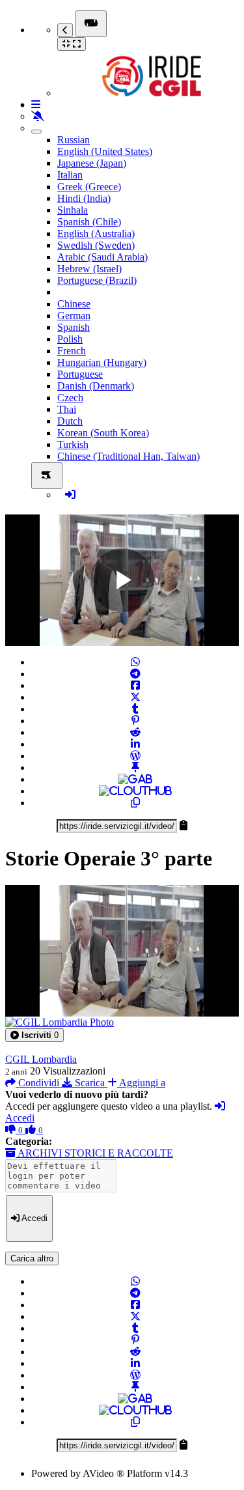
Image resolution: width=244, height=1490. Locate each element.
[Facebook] (135, 685)
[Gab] (135, 779)
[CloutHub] (135, 790)
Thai (66, 409)
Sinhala (72, 210)
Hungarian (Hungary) (101, 362)
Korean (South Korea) (103, 432)
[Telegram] (135, 673)
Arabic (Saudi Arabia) (102, 256)
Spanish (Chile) (89, 221)
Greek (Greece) (89, 186)
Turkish (72, 444)
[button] (34, 1035)
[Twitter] (135, 697)
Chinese (73, 303)
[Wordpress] (135, 755)
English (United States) (104, 151)
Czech (70, 397)
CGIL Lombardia (41, 1059)
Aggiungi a (141, 1082)
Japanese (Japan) (91, 163)
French (71, 350)
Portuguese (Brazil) (97, 280)
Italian (70, 174)
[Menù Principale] (91, 23)
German (73, 315)
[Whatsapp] (135, 662)
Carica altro (31, 1258)
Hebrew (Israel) (89, 268)
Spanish (73, 327)
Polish (70, 338)
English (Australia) (96, 233)
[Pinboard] (135, 767)
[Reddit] (135, 732)
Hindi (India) (84, 198)
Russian (73, 139)
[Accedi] (70, 494)
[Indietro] (65, 30)
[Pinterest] (135, 720)
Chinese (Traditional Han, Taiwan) (128, 456)
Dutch (70, 421)
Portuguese (80, 374)
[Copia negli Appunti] (135, 802)
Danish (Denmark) (95, 385)
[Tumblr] (135, 708)
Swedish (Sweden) (96, 245)
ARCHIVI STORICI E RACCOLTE (94, 1153)
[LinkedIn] (135, 744)
